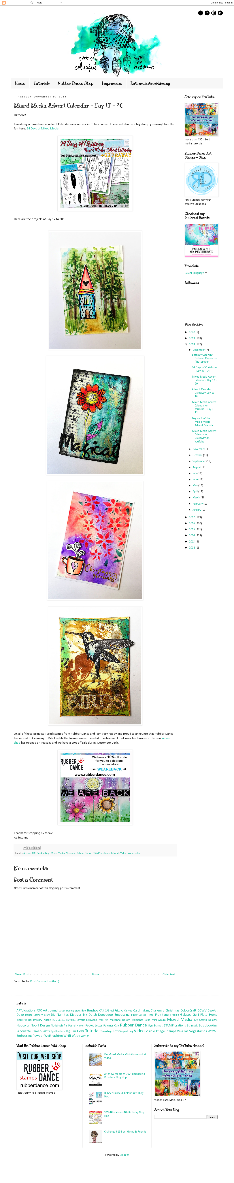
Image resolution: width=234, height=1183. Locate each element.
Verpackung (126, 1031)
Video (123, 853)
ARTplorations (26, 1010)
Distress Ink (78, 1015)
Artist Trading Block (70, 1010)
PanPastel (70, 1025)
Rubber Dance (84, 853)
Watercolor (134, 853)
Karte (47, 1020)
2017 (192, 517)
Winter (85, 1036)
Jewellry (37, 1020)
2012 (192, 547)
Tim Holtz (77, 1031)
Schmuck (192, 1025)
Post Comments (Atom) (44, 981)
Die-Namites (60, 1015)
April (195, 491)
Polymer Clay (111, 1025)
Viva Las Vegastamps (192, 1031)
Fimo (151, 1015)
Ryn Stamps (155, 1025)
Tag (67, 1031)
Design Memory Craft (37, 1015)
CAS (101, 1010)
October (198, 455)
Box (83, 1010)
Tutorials (42, 83)
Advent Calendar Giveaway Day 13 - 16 (204, 393)
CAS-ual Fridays (114, 1010)
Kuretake (71, 1020)
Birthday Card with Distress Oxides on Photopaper (204, 358)
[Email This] (25, 848)
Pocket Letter (93, 1025)
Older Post (169, 974)
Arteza (26, 853)
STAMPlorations (101, 853)
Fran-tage (162, 1015)
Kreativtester (58, 1020)
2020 (192, 332)
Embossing (122, 1015)
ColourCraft (188, 1010)
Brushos (92, 1010)
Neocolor (71, 853)
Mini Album (159, 1020)
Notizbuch (57, 1025)
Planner (80, 1025)
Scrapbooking (208, 1025)
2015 (192, 529)
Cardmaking (43, 853)
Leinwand (91, 1020)
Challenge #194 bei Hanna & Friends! (125, 1131)
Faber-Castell (138, 1015)
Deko (20, 1015)
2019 (192, 338)
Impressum (112, 83)
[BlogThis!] (28, 848)
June (196, 479)
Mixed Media (58, 853)
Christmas (172, 1010)
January (197, 509)
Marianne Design (120, 1020)
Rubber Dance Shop (75, 83)
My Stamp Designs (206, 1020)
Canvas (128, 1010)
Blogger (124, 1155)
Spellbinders (58, 1031)
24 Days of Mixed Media (42, 128)
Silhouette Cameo (28, 1031)
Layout (81, 1020)
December (199, 350)
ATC (33, 853)
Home (20, 83)
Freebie (174, 1015)
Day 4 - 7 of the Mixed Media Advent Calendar (203, 422)
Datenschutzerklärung (150, 83)
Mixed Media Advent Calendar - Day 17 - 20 (204, 380)
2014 (192, 535)
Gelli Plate (200, 1015)
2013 (192, 541)
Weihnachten (53, 1036)
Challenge (157, 1010)
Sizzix (46, 1031)
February (198, 503)
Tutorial (115, 853)
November (199, 449)
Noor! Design (40, 1025)
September (199, 461)
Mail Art (103, 1020)
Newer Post (22, 974)
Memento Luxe (140, 1020)
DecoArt (213, 1010)
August (197, 467)
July (195, 473)
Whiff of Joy (71, 1036)
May (195, 485)
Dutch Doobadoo (100, 1015)
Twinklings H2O (109, 1031)
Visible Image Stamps (161, 1031)
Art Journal (50, 1010)
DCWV (202, 1010)
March (197, 497)
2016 (192, 523)
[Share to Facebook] (35, 848)
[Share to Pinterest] (39, 848)
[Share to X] (32, 848)
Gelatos (185, 1015)
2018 (192, 344)
